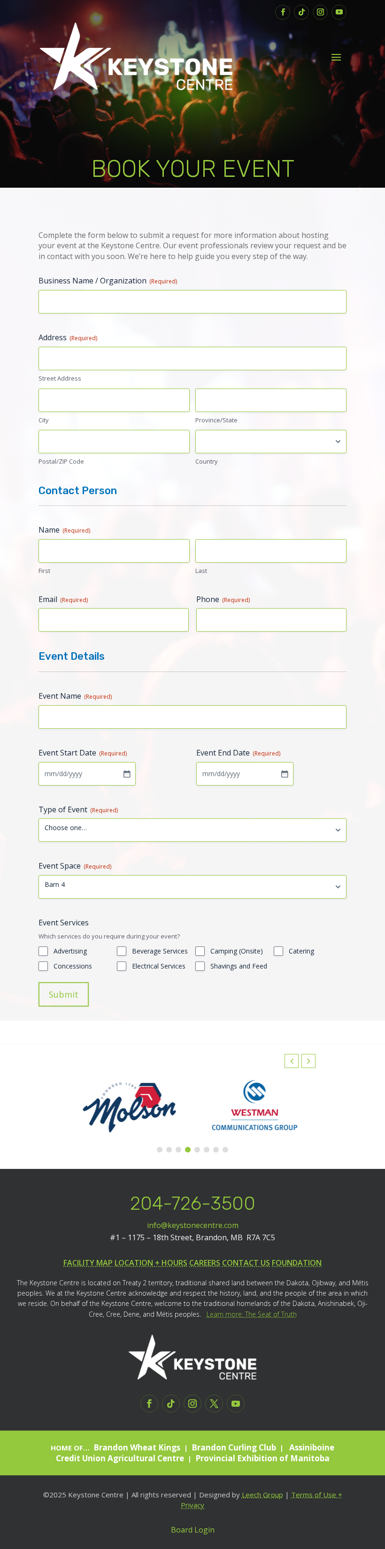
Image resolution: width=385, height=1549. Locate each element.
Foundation (297, 1263)
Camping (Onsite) (236, 950)
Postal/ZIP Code (61, 461)
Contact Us (246, 1263)
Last (201, 570)
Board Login (193, 1530)
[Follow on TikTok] (301, 12)
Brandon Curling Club (234, 1447)
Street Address (59, 378)
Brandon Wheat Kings (136, 1447)
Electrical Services (158, 965)
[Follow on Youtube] (338, 12)
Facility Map (88, 1263)
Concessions (73, 965)
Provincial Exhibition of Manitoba (262, 1458)
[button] (308, 1061)
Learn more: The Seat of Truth (252, 1314)
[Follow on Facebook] (282, 12)
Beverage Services (160, 950)
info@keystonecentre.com (193, 1225)
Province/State (216, 420)
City (43, 420)
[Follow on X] (214, 1403)
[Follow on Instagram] (320, 12)
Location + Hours (151, 1263)
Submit (63, 994)
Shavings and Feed (238, 965)
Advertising (70, 950)
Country (206, 461)
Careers (204, 1263)
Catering (301, 950)
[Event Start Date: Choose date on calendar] (127, 774)
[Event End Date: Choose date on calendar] (284, 774)
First (44, 570)
